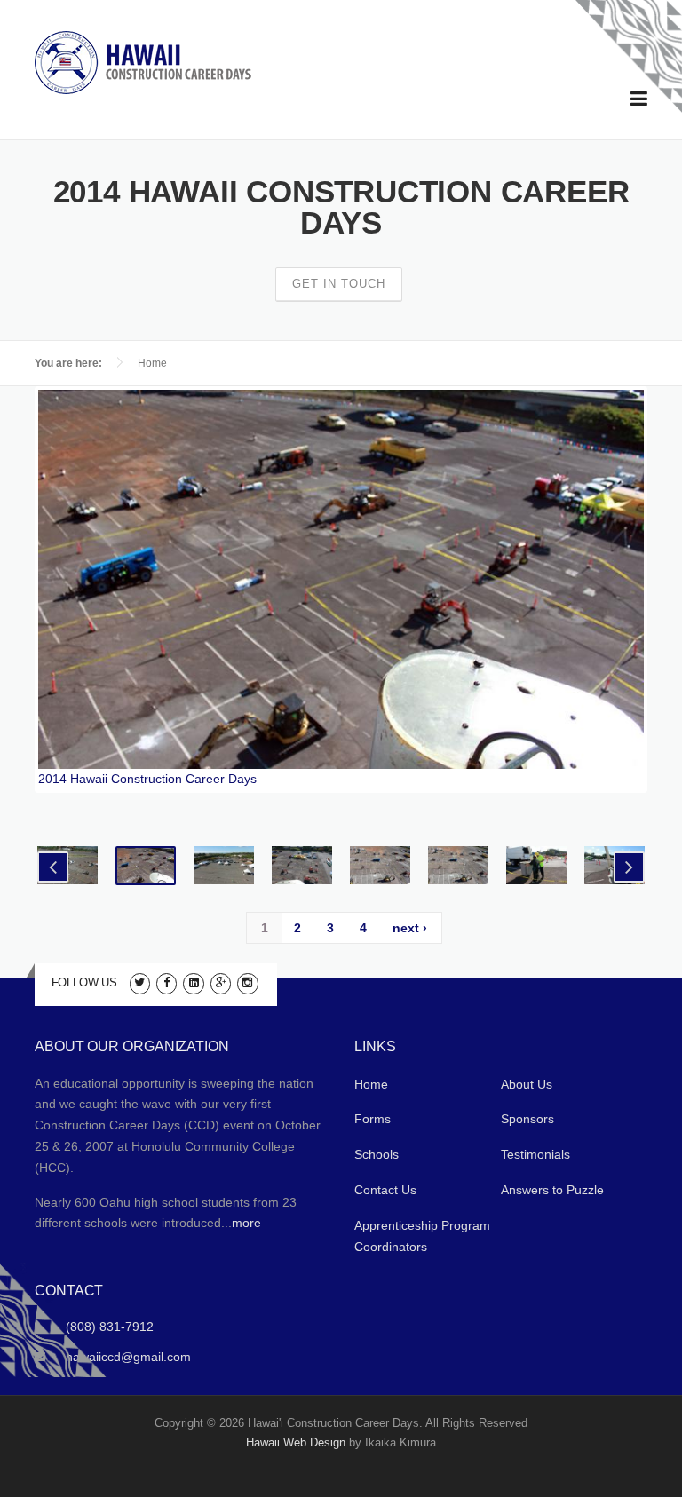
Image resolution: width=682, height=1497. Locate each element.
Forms (372, 1119)
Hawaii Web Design (295, 1442)
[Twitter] (140, 982)
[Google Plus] (220, 982)
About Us (526, 1084)
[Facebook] (166, 982)
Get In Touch (338, 283)
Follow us (84, 982)
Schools (376, 1154)
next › (410, 928)
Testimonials (535, 1154)
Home (152, 363)
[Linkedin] (193, 982)
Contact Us (385, 1190)
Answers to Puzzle (552, 1190)
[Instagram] (247, 982)
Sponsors (527, 1119)
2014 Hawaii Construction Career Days (147, 779)
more (246, 1223)
